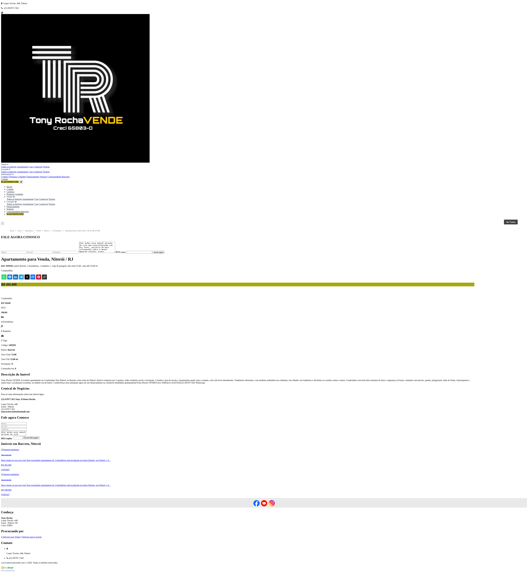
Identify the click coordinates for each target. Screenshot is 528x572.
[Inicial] (75, 162)
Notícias (43, 177)
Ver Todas (510, 222)
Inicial (9, 187)
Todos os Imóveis (8, 167)
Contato (4, 179)
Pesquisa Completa (17, 177)
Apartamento (22, 167)
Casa (31, 167)
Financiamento (32, 177)
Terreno (46, 167)
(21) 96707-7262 (16, 214)
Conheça (5, 177)
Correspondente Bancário (58, 177)
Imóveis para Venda (11, 537)
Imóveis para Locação (32, 537)
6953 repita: (6, 438)
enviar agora (158, 252)
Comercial (37, 167)
